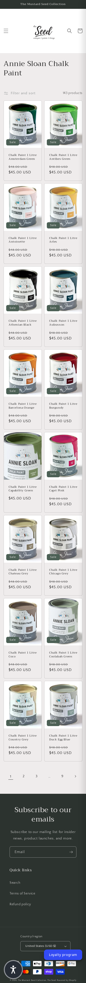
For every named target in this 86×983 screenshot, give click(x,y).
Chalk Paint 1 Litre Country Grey (23, 737)
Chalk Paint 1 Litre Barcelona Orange (23, 406)
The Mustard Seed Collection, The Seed (37, 980)
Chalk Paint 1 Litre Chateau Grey (23, 572)
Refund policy (20, 904)
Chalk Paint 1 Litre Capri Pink (63, 489)
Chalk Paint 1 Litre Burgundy (63, 406)
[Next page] (75, 776)
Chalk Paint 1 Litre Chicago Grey (63, 572)
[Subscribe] (71, 852)
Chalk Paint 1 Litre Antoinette (23, 240)
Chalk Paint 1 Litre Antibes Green (63, 157)
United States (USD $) (40, 946)
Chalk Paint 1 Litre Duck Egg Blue (63, 737)
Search (15, 883)
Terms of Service (22, 893)
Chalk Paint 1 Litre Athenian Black (23, 323)
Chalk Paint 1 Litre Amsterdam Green (23, 157)
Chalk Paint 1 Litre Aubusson (63, 323)
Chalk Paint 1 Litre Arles (63, 240)
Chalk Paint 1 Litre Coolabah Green (63, 654)
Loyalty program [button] (63, 954)
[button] (6, 31)
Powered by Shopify (66, 980)
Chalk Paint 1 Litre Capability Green (23, 489)
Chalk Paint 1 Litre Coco (23, 654)
